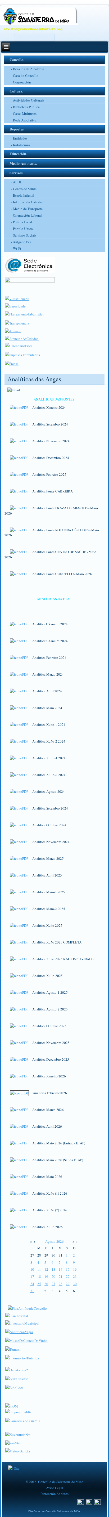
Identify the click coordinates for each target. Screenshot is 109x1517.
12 (46, 1269)
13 (53, 1269)
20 (53, 1276)
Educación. (18, 154)
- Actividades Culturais (27, 100)
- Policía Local (21, 222)
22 (68, 1276)
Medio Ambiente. (23, 163)
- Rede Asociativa (24, 120)
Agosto (50, 1241)
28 (60, 1283)
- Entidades (19, 138)
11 (39, 1269)
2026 (60, 1241)
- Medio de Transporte (27, 208)
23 (75, 1276)
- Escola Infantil (22, 195)
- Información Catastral (27, 202)
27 (53, 1283)
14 (60, 1269)
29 (68, 1283)
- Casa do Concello (24, 75)
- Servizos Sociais (23, 235)
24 (32, 1283)
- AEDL (16, 182)
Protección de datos (54, 1493)
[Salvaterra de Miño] (97, 1503)
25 (39, 1283)
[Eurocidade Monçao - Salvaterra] (15, 306)
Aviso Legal (54, 1487)
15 (68, 1269)
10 (32, 1269)
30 (75, 1283)
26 (46, 1283)
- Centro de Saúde (24, 188)
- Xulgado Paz (21, 241)
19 (46, 1276)
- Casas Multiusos (24, 113)
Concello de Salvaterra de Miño (61, 1481)
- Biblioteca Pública (25, 106)
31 (32, 1290)
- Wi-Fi (16, 248)
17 (32, 1276)
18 (39, 1276)
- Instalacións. (21, 144)
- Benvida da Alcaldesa (27, 68)
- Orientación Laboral (26, 215)
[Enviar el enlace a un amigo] (13, 389)
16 (75, 1269)
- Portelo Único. (22, 228)
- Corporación (21, 82)
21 (60, 1276)
